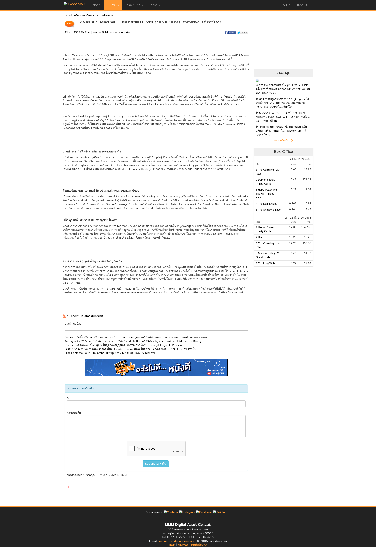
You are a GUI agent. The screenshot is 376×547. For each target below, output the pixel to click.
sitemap (183, 545)
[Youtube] (171, 512)
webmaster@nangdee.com (176, 541)
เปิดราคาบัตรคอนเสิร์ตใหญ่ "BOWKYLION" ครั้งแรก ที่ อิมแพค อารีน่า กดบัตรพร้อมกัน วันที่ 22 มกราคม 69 (283, 88)
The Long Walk (266, 263)
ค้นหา (286, 5)
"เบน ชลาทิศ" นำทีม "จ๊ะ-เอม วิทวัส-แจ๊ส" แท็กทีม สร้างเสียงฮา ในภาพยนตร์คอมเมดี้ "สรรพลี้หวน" (282, 130)
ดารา (153, 5)
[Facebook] (204, 512)
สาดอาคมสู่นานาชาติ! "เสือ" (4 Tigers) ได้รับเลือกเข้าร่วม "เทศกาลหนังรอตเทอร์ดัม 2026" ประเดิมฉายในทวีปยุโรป (283, 102)
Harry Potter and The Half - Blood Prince (266, 193)
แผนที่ (172, 545)
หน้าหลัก (94, 5)
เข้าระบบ (302, 5)
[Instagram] (187, 512)
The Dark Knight (267, 203)
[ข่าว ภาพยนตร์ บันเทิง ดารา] (74, 3)
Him (260, 237)
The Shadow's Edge (269, 209)
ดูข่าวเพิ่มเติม (282, 141)
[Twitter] (219, 512)
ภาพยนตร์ (133, 5)
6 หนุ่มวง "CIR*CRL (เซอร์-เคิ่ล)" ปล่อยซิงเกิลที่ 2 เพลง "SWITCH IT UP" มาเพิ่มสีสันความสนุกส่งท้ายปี (283, 116)
